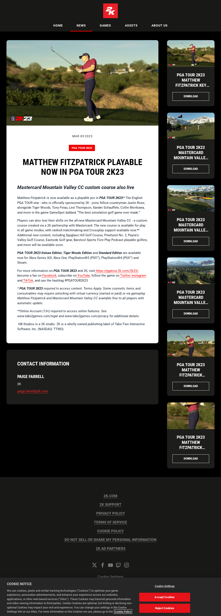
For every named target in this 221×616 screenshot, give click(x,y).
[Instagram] (126, 565)
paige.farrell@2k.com (32, 391)
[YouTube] (110, 565)
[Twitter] (94, 565)
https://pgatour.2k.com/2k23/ (116, 271)
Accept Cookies (165, 597)
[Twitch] (118, 565)
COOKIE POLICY (110, 531)
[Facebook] (102, 565)
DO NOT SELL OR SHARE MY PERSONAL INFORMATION (110, 540)
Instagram (138, 275)
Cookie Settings (110, 577)
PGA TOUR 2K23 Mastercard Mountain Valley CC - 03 (191, 155)
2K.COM (110, 496)
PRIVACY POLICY (110, 513)
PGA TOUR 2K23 (82, 148)
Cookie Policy (123, 611)
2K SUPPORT (110, 505)
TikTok (27, 280)
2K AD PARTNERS (110, 549)
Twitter (124, 275)
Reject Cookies (164, 608)
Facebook (49, 275)
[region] (110, 597)
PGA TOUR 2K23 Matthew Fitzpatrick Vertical (191, 445)
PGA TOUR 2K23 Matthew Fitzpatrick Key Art (190, 82)
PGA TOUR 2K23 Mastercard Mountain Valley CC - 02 (191, 227)
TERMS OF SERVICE (110, 522)
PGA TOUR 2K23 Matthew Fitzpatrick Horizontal (191, 372)
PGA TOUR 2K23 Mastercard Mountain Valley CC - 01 (191, 300)
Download (191, 96)
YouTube (83, 275)
